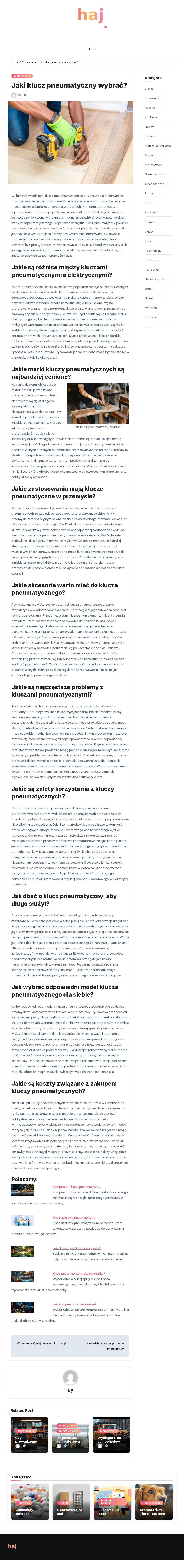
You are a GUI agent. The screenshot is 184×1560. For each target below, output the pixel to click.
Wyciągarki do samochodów (109, 1440)
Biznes (149, 89)
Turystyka (152, 270)
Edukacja (151, 117)
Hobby (149, 127)
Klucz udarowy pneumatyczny (74, 1217)
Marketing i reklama (158, 146)
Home (92, 49)
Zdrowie (150, 317)
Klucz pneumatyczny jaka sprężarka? (79, 1274)
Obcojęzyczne (154, 184)
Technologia (153, 250)
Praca (149, 193)
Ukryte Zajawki (68, 1430)
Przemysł (151, 212)
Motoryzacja (22, 75)
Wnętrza (151, 308)
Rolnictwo (151, 222)
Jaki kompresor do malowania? (74, 1304)
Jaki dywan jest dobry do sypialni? (77, 1248)
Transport (152, 260)
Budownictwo (154, 98)
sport (149, 241)
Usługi (149, 298)
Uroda (149, 289)
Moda (149, 155)
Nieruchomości (155, 174)
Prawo (149, 203)
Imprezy (150, 136)
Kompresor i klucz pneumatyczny (76, 1187)
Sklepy (149, 231)
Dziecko (150, 108)
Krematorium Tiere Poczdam (152, 1512)
